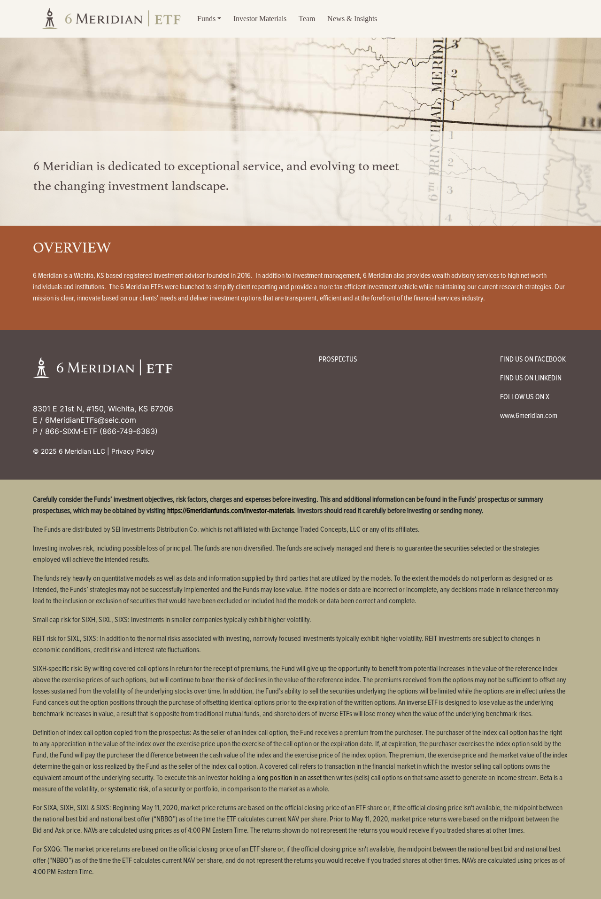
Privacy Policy (132, 451)
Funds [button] (206, 19)
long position (274, 777)
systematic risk (128, 789)
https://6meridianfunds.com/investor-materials (230, 510)
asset (315, 777)
